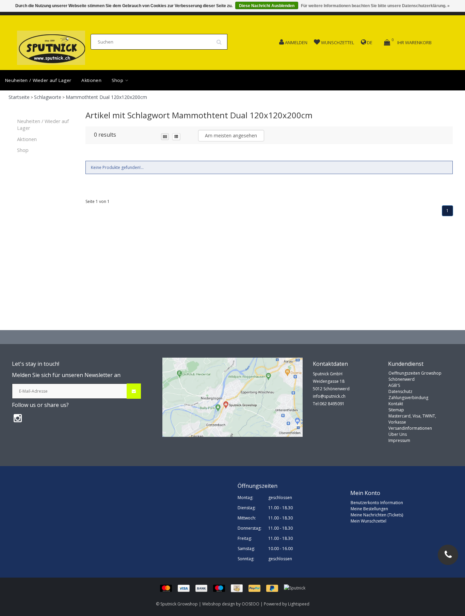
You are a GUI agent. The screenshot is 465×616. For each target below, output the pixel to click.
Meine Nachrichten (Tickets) (377, 515)
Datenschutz (400, 391)
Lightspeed (298, 604)
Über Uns (397, 434)
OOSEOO (250, 604)
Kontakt (395, 404)
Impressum (399, 440)
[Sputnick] (294, 588)
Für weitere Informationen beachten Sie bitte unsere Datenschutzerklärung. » (375, 5)
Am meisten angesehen (231, 135)
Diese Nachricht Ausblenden (266, 5)
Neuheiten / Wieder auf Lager (38, 80)
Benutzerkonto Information (377, 503)
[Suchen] (221, 39)
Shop (118, 80)
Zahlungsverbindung (408, 397)
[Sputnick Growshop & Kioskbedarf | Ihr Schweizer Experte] (51, 46)
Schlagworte (47, 97)
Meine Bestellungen (369, 509)
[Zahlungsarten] (222, 588)
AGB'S (394, 385)
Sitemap (396, 410)
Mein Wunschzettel (368, 521)
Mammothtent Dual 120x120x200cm (106, 97)
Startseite (19, 97)
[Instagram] (18, 417)
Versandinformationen (410, 428)
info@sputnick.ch (329, 396)
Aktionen (91, 80)
